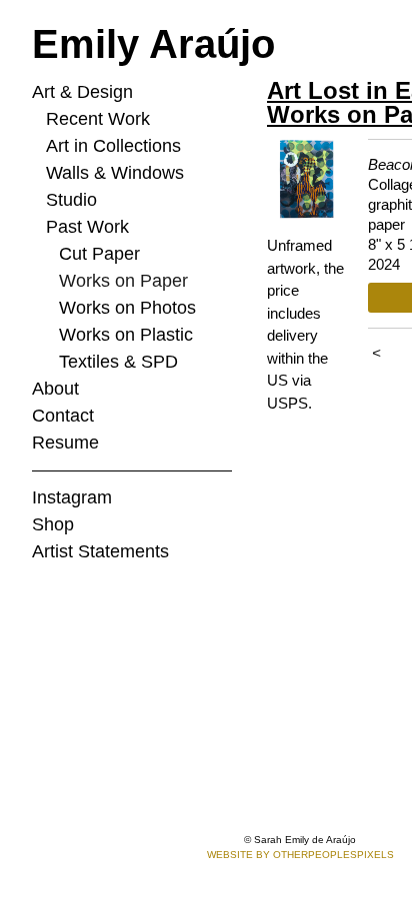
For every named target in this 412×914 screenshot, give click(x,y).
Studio (71, 200)
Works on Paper (123, 281)
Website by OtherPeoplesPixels (300, 854)
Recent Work (98, 119)
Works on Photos (127, 308)
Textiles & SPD (118, 362)
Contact (63, 416)
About (55, 389)
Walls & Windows (115, 173)
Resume (65, 443)
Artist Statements (100, 551)
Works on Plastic (126, 335)
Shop (53, 524)
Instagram (72, 497)
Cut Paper (99, 254)
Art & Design (82, 92)
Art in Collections (113, 146)
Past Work (87, 227)
